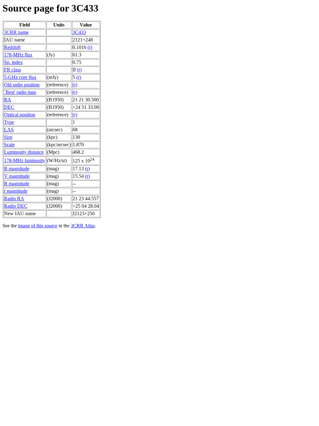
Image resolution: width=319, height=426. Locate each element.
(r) (90, 47)
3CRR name (16, 32)
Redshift (12, 47)
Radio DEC (15, 206)
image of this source (37, 225)
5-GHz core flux (20, 77)
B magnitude (16, 168)
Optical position (19, 114)
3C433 (79, 32)
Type (9, 122)
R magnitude (16, 183)
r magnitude (15, 191)
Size (8, 137)
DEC (9, 107)
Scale (9, 144)
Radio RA (14, 198)
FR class (12, 69)
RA (7, 99)
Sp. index (13, 62)
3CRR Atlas (83, 225)
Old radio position (22, 84)
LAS (9, 129)
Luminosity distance (24, 152)
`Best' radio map (20, 92)
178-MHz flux (18, 54)
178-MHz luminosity (24, 160)
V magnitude (17, 176)
